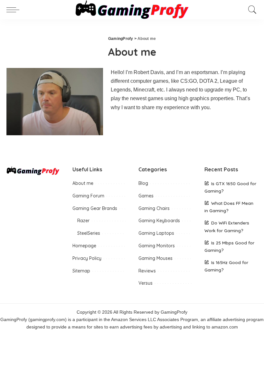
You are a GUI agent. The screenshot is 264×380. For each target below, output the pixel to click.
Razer (83, 220)
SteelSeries (88, 233)
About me (82, 183)
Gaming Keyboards (159, 220)
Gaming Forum (88, 196)
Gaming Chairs (154, 208)
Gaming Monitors (156, 246)
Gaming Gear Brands (94, 208)
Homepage (84, 246)
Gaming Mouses (155, 258)
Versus (145, 283)
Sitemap (81, 271)
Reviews (147, 271)
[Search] (251, 9)
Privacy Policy (86, 258)
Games (146, 196)
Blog (143, 183)
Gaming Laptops (156, 233)
